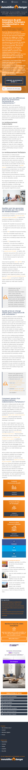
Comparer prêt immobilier (14, 514)
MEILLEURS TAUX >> (14, 638)
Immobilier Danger (5, 12)
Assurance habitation (8, 699)
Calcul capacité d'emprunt (9, 711)
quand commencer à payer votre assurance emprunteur (17, 384)
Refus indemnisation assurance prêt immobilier (13, 611)
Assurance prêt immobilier (10, 696)
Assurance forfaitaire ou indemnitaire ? (12, 602)
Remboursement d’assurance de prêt (17, 13)
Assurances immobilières (15, 12)
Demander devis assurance (14, 534)
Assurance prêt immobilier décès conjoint (11, 604)
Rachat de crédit (7, 705)
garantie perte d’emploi (10, 251)
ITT (8, 241)
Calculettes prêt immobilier (10, 708)
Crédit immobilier (7, 702)
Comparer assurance (14, 493)
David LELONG (9, 28)
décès (16, 262)
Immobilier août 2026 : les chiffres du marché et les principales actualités (17, 563)
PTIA (20, 262)
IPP (8, 231)
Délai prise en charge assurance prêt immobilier (13, 606)
